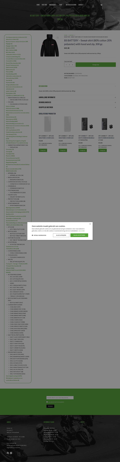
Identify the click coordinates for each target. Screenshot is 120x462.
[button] (39, 235)
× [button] (90, 224)
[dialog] (60, 231)
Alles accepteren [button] (79, 235)
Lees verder (81, 231)
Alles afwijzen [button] (61, 235)
